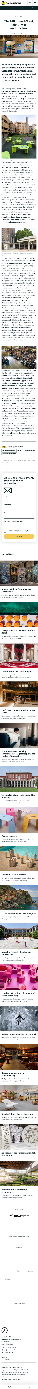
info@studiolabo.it (9, 1350)
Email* (6, 513)
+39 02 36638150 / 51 (9, 1347)
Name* (6, 496)
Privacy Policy (6, 1379)
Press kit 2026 (6, 1360)
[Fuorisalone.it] (11, 3)
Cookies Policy (15, 1379)
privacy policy (22, 531)
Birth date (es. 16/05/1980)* (14, 521)
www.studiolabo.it (9, 1352)
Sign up (19, 536)
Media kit (4, 1357)
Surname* (7, 504)
